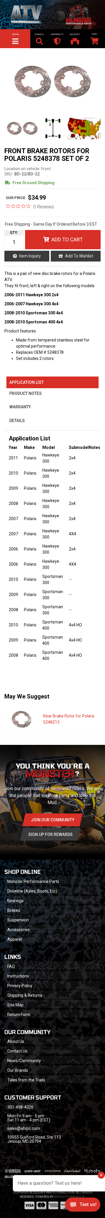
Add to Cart (67, 239)
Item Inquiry (30, 256)
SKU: (8, 174)
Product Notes (25, 393)
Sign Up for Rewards (50, 834)
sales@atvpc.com (23, 1128)
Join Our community (52, 820)
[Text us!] (82, 1206)
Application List (26, 382)
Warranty (20, 407)
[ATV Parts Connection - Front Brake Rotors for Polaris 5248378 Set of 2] (52, 82)
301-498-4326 (20, 1107)
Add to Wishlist (79, 256)
